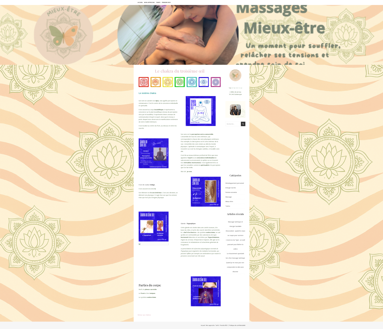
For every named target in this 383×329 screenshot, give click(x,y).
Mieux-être (229, 201)
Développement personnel (234, 183)
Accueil (140, 2)
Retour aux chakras (144, 315)
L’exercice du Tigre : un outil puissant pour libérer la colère (235, 244)
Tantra (227, 206)
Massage (228, 197)
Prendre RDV (166, 2)
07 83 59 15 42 (237, 88)
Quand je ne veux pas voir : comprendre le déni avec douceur (235, 267)
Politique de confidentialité (237, 325)
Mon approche (149, 2)
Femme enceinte (231, 192)
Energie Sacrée (230, 188)
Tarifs (158, 2)
